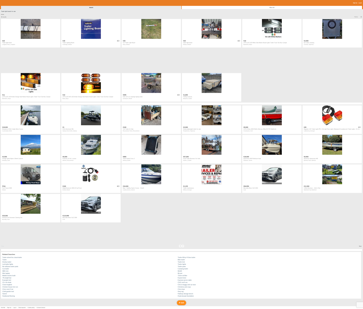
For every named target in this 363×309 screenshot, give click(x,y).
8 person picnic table (185, 280)
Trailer (4, 260)
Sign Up (355, 3)
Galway (75, 131)
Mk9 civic (5, 271)
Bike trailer (181, 260)
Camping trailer (183, 269)
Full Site (3, 307)
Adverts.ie (8, 3)
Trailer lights (182, 264)
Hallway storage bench (185, 294)
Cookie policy (31, 307)
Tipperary (311, 44)
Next (360, 246)
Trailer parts (182, 266)
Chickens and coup (184, 287)
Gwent (4, 294)
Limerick (132, 190)
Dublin (190, 98)
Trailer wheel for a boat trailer (12, 257)
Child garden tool (8, 291)
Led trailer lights (7, 264)
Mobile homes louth (9, 275)
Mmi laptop (6, 273)
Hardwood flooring (8, 296)
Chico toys (181, 289)
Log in (14, 307)
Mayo (250, 44)
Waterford (313, 190)
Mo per (180, 273)
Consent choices (41, 307)
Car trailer (5, 269)
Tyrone (250, 160)
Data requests (22, 307)
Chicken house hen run (10, 287)
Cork (251, 131)
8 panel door (182, 278)
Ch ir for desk (6, 282)
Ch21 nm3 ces (182, 282)
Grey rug (180, 291)
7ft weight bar (6, 278)
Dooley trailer (6, 262)
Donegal (312, 131)
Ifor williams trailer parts (10, 266)
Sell (182, 303)
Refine (356, 17)
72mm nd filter (182, 275)
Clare (8, 160)
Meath (130, 98)
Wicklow (314, 160)
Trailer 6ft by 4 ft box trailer (186, 257)
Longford (12, 44)
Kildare (70, 44)
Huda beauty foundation (186, 296)
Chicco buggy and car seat (187, 284)
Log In (360, 3)
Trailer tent (181, 262)
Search (91, 7)
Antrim (10, 131)
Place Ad (272, 7)
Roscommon (136, 131)
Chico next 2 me (7, 289)
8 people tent (6, 280)
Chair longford (7, 284)
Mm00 (180, 271)
